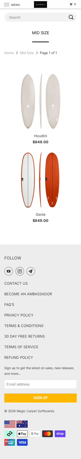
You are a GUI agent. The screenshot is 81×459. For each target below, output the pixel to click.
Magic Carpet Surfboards (35, 411)
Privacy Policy (19, 315)
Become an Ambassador (28, 294)
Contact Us (16, 283)
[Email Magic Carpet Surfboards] (32, 271)
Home (9, 53)
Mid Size (27, 53)
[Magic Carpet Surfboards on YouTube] (9, 271)
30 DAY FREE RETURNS (24, 336)
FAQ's (9, 304)
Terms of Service (21, 347)
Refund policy (18, 357)
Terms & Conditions (23, 325)
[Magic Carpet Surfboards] (40, 4)
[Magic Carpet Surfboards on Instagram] (21, 271)
